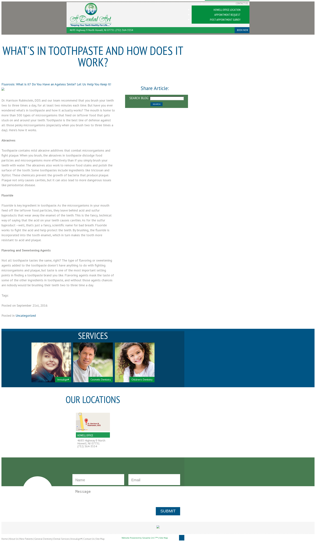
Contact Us (89, 539)
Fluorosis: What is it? (16, 84)
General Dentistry (43, 539)
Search (156, 104)
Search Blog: (139, 98)
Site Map (100, 539)
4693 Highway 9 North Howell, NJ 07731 (92, 30)
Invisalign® (76, 539)
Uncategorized (26, 315)
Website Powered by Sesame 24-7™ (140, 538)
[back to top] (181, 537)
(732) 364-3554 (124, 30)
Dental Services (61, 539)
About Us (13, 539)
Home (4, 539)
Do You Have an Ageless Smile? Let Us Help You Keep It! (71, 84)
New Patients (26, 539)
